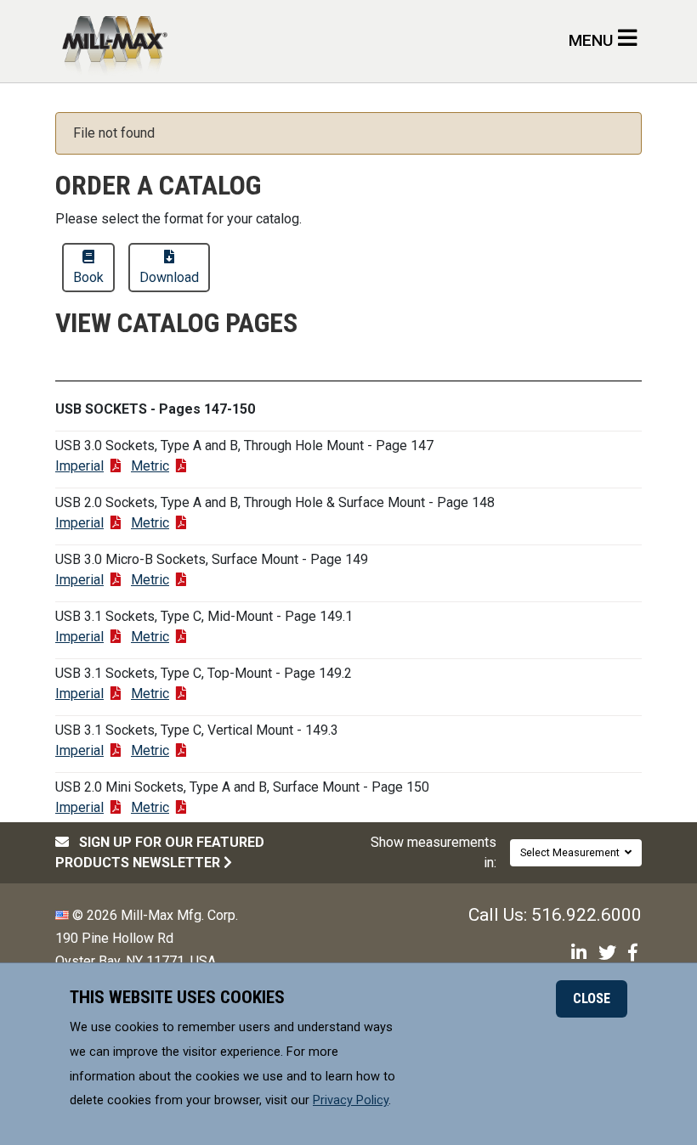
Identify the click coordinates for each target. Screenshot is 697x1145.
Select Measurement (572, 852)
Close (591, 998)
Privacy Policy (350, 1100)
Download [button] (169, 277)
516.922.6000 (586, 915)
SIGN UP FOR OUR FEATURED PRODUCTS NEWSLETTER (159, 852)
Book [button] (88, 277)
